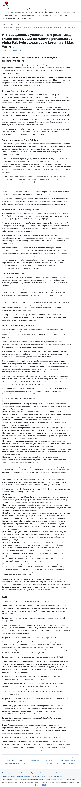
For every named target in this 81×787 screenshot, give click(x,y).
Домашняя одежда (39, 776)
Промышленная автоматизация (31, 779)
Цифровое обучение (56, 776)
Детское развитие (24, 19)
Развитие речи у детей (54, 779)
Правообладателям (68, 12)
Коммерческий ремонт (31, 15)
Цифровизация (70, 779)
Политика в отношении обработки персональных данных (29, 9)
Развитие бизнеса (9, 19)
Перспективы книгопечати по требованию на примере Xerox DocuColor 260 (20, 760)
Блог (3, 9)
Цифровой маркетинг (10, 779)
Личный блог (14, 25)
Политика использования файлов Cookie (17, 12)
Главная (4, 25)
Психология (62, 15)
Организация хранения (11, 15)
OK (44, 785)
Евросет (37, 713)
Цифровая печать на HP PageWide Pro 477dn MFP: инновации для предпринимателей (61, 760)
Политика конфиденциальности (47, 12)
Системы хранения (49, 15)
